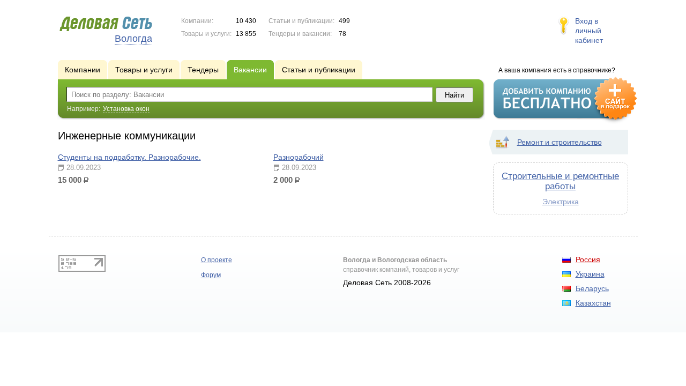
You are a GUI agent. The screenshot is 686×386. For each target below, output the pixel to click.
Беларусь (592, 288)
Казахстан (593, 303)
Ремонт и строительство (559, 142)
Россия (588, 259)
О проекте (216, 260)
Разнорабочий (298, 157)
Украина (590, 274)
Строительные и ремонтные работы (560, 181)
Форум (211, 275)
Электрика (560, 201)
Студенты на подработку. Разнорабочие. (129, 157)
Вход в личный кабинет (589, 30)
